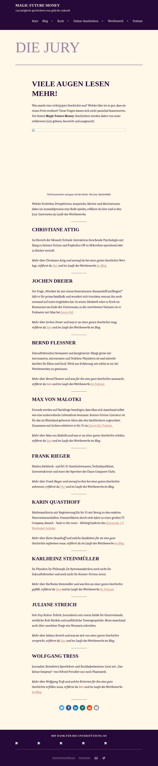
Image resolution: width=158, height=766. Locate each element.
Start (35, 21)
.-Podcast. (101, 425)
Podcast (138, 21)
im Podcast (97, 384)
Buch (60, 21)
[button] (61, 707)
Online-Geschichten (86, 21)
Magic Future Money (37, 5)
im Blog (101, 265)
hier (55, 265)
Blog (45, 21)
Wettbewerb (115, 21)
